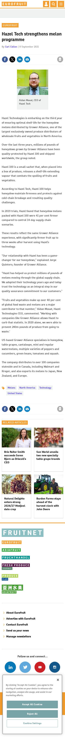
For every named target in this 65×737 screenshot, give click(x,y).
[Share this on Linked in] (20, 59)
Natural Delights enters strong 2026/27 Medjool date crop (14, 504)
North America (27, 387)
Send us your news (17, 630)
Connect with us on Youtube (40, 667)
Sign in (19, 51)
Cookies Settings (32, 723)
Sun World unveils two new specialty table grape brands (48, 455)
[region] (32, 704)
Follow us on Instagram (54, 667)
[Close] (58, 680)
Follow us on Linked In (10, 667)
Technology (45, 387)
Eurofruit (10, 25)
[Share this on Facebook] (5, 59)
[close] (63, 51)
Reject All (32, 713)
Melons (11, 387)
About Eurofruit (15, 612)
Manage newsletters (18, 636)
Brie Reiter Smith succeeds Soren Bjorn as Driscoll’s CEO (15, 457)
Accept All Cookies (32, 704)
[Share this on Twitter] (12, 59)
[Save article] (60, 59)
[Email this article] (27, 59)
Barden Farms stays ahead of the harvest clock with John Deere (48, 504)
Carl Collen (11, 46)
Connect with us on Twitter (25, 667)
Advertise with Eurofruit (20, 618)
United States (15, 393)
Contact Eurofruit (17, 624)
